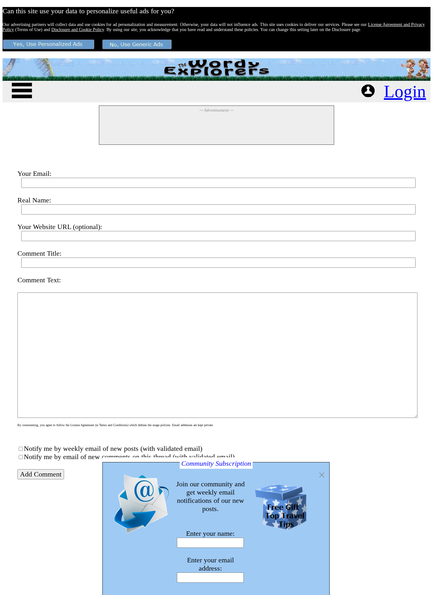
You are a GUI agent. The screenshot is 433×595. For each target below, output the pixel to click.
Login (405, 91)
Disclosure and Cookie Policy (77, 29)
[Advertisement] (216, 128)
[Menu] (21, 89)
